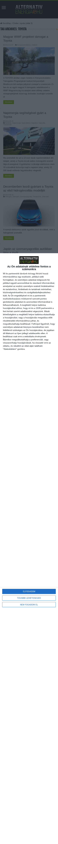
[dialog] (29, 548)
